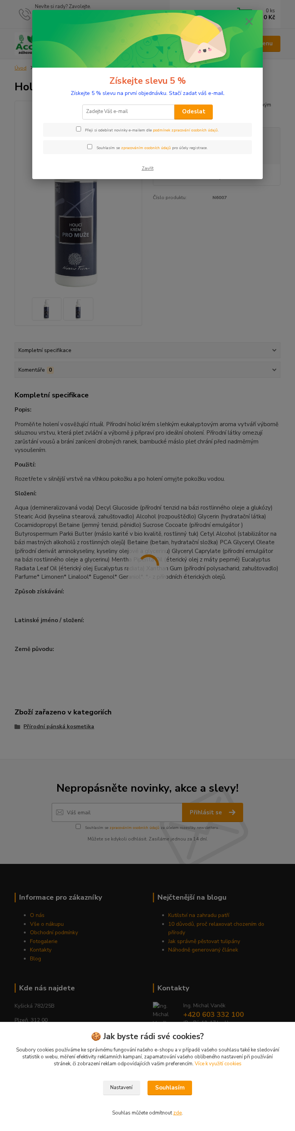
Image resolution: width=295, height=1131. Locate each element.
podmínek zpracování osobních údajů (185, 130)
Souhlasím (170, 1087)
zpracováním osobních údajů (146, 148)
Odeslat (194, 111)
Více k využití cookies (218, 1063)
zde (177, 1112)
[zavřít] (249, 22)
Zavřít (148, 168)
